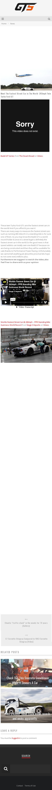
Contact (19, 785)
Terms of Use (30, 785)
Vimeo (40, 156)
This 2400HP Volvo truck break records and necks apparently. (27, 716)
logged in (16, 738)
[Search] (49, 18)
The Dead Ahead (26, 156)
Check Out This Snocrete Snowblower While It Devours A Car (28, 680)
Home (3, 23)
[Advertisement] (25, 46)
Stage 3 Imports (33, 325)
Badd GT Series (7, 156)
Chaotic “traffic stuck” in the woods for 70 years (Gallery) (26, 624)
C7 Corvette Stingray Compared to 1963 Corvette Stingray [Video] (26, 640)
